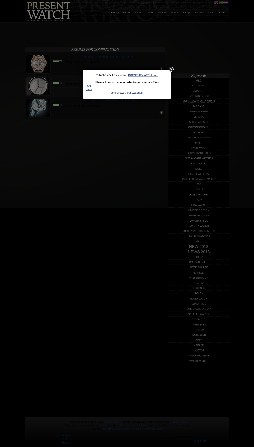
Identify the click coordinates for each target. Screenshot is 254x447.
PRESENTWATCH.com (143, 75)
